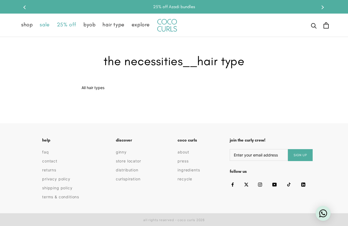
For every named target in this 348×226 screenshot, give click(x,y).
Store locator (128, 161)
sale (44, 24)
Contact (49, 161)
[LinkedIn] (303, 185)
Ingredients (189, 170)
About (183, 152)
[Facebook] (232, 185)
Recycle (185, 179)
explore (141, 24)
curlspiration (128, 179)
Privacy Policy (56, 179)
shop (27, 24)
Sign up (300, 155)
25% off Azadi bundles (174, 6)
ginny (121, 152)
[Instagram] (260, 185)
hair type (113, 24)
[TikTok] (289, 185)
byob (89, 24)
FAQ (45, 152)
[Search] (314, 25)
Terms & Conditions (60, 196)
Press (183, 161)
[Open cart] (326, 25)
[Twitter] (246, 185)
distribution (127, 170)
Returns (49, 170)
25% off (66, 24)
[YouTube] (274, 185)
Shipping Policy (57, 188)
